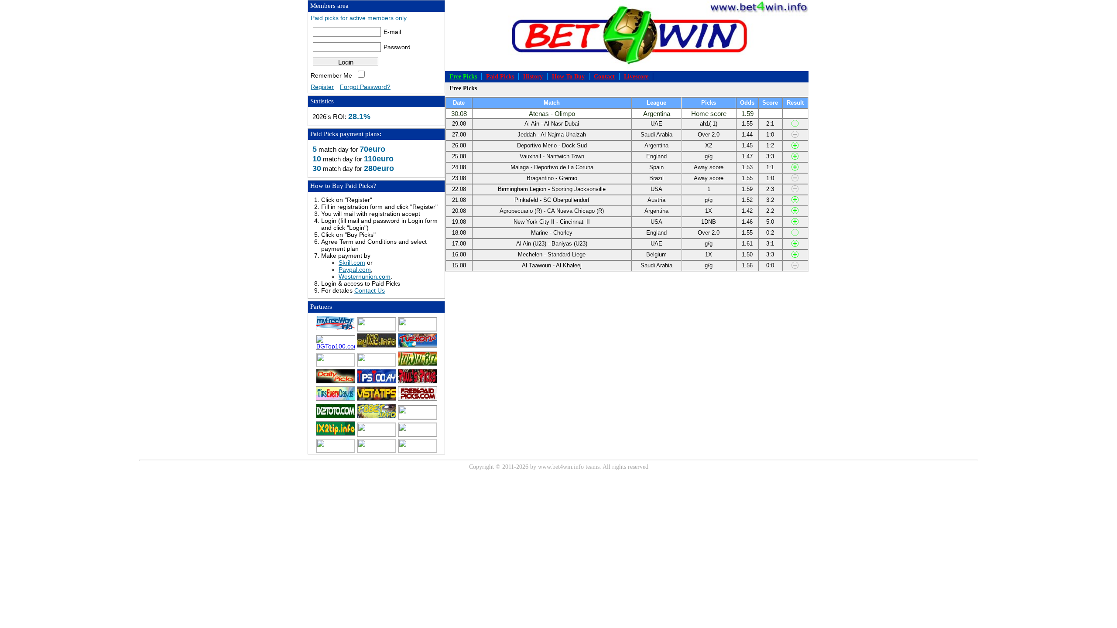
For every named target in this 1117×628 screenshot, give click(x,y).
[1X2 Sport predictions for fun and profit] (335, 450)
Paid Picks (500, 76)
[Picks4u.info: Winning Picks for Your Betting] (376, 434)
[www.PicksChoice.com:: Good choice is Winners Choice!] (376, 450)
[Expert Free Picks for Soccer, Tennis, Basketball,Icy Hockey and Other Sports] (376, 328)
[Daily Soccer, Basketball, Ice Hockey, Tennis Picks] (417, 416)
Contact (604, 76)
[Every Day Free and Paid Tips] (335, 399)
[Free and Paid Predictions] (376, 416)
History (533, 76)
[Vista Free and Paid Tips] (376, 399)
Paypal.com (355, 269)
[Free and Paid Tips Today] (376, 382)
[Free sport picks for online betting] (335, 328)
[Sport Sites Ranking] (417, 328)
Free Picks (463, 76)
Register (322, 86)
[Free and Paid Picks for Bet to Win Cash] (376, 364)
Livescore (636, 76)
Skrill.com (352, 262)
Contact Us (369, 290)
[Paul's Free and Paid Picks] (417, 382)
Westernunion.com (365, 276)
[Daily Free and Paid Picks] (335, 382)
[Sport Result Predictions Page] (417, 450)
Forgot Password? (365, 86)
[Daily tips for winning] (335, 434)
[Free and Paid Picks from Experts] (335, 364)
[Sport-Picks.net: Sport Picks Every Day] (417, 434)
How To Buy (568, 76)
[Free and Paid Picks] (376, 346)
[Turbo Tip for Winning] (417, 346)
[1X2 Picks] (335, 416)
